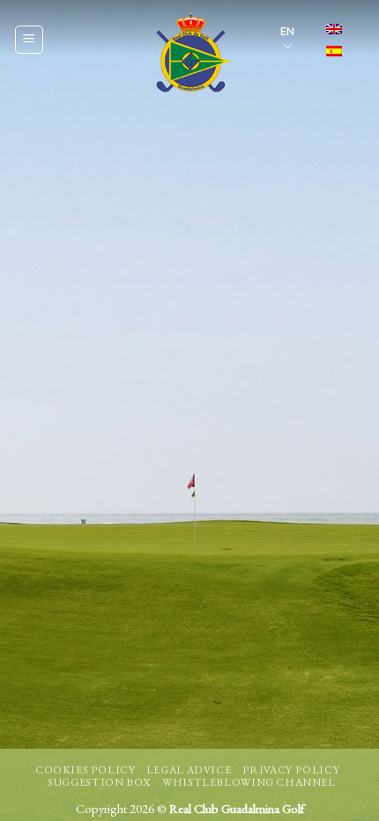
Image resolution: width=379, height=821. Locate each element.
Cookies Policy (85, 770)
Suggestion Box (100, 782)
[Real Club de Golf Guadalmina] (189, 52)
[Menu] (29, 40)
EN (287, 31)
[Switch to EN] (334, 29)
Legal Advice (188, 770)
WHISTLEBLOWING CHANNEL (248, 782)
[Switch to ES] (334, 51)
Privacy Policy (291, 770)
